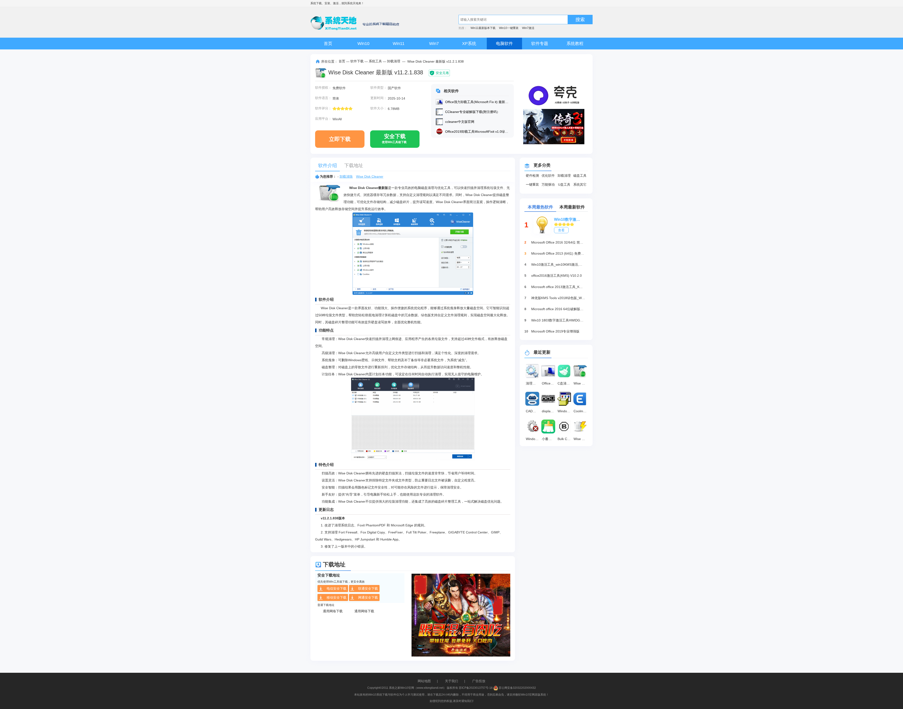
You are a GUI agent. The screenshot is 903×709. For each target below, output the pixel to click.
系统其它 (579, 184)
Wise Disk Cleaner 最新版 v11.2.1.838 (581, 383)
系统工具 (375, 61)
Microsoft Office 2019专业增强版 (555, 331)
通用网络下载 (333, 611)
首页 (328, 43)
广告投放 (478, 681)
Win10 (363, 43)
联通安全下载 (368, 588)
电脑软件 (504, 43)
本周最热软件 (540, 207)
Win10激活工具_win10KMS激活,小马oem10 (558, 264)
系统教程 (574, 43)
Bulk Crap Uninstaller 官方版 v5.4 (565, 439)
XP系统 (469, 43)
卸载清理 (393, 61)
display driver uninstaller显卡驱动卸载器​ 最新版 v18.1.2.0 (549, 411)
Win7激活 (528, 28)
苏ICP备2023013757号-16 (476, 687)
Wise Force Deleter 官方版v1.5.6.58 (581, 439)
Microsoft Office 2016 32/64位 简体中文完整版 (558, 242)
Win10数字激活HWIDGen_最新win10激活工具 (568, 219)
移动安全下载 (336, 597)
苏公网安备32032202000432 (517, 687)
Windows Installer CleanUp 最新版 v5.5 (533, 439)
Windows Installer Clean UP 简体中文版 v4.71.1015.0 (565, 411)
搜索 (580, 19)
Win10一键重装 (509, 28)
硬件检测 (532, 175)
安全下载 (394, 138)
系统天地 (352, 3)
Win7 (434, 43)
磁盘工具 (579, 175)
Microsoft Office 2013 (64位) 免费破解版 (558, 253)
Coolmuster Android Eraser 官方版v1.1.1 (581, 411)
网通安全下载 (368, 597)
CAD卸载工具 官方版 (533, 411)
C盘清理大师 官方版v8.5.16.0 (565, 383)
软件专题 (539, 43)
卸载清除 (346, 176)
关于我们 (451, 681)
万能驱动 (548, 184)
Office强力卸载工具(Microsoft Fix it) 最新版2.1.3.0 (549, 383)
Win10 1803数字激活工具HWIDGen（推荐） (558, 320)
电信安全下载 (336, 588)
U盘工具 (564, 184)
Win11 (398, 43)
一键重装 (532, 184)
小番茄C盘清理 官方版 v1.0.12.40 (549, 439)
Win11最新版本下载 (483, 28)
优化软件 (548, 175)
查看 (561, 230)
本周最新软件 (572, 207)
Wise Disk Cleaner (369, 176)
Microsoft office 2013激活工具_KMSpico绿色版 (558, 287)
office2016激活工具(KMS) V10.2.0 (556, 275)
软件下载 (357, 61)
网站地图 (424, 681)
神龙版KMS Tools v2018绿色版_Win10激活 (558, 298)
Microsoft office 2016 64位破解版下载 (558, 309)
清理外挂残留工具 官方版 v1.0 (533, 383)
